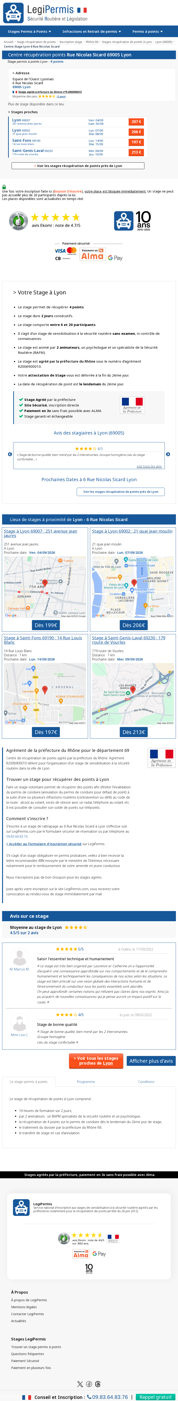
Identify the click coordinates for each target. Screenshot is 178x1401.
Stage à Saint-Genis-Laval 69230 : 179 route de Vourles (128, 640)
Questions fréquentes (27, 1354)
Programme (86, 1081)
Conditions (146, 1081)
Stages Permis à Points (28, 31)
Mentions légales (24, 1307)
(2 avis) (61, 96)
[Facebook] (89, 1384)
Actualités (18, 1321)
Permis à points (146, 31)
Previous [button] (10, 454)
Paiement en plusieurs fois (31, 1368)
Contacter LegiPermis (27, 1314)
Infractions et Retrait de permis (90, 31)
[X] (80, 1384)
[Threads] (98, 1384)
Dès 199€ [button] (46, 625)
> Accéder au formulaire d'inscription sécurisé (44, 844)
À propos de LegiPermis (29, 1300)
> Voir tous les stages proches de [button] (96, 1060)
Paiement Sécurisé (25, 1361)
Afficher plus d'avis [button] (151, 1061)
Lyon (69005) (164, 42)
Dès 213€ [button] (134, 731)
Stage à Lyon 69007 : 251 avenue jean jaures (40, 533)
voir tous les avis (149, 466)
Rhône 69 (92, 42)
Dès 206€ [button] (134, 625)
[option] (89, 453)
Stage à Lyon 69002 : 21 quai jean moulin (132, 531)
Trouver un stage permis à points (36, 1347)
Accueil (8, 42)
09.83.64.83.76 (17, 836)
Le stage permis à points (29, 1081)
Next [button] (168, 454)
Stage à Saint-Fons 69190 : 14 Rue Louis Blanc (43, 640)
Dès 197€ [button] (46, 731)
